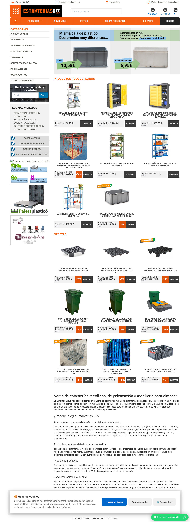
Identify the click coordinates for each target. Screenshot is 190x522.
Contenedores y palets (23, 63)
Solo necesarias (140, 501)
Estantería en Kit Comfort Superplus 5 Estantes (73, 114)
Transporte (17, 57)
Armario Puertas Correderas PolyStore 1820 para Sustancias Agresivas (160, 115)
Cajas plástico (18, 74)
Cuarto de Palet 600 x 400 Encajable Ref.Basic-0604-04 (73, 269)
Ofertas (83, 21)
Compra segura (32, 138)
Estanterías (17, 39)
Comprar (86, 124)
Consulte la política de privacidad (23, 100)
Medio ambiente (18, 68)
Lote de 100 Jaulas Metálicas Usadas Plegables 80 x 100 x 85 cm (73, 371)
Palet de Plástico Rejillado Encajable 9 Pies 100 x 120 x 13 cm (116, 270)
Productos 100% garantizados (32, 154)
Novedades (60, 21)
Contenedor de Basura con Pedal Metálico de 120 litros (116, 320)
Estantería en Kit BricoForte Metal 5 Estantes (160, 164)
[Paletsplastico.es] (29, 199)
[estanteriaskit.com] (36, 10)
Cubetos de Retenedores (28, 125)
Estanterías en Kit (24, 119)
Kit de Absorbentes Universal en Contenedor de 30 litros (160, 320)
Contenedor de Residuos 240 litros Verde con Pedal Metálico (73, 321)
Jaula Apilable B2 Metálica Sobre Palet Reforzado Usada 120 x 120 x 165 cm (73, 165)
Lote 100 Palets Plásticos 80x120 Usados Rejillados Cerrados (117, 371)
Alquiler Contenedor (22, 80)
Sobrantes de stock (115, 21)
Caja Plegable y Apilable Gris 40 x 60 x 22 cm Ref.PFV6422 (160, 370)
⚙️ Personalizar (164, 501)
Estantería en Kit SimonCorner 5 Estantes (73, 215)
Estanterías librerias (26, 112)
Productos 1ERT (19, 33)
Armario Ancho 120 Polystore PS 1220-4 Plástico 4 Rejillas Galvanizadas (117, 115)
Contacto (152, 13)
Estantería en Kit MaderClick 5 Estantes (116, 164)
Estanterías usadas (25, 129)
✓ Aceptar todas (114, 501)
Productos (33, 21)
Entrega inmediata (32, 149)
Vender (170, 21)
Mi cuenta (165, 13)
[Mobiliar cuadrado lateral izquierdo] (29, 230)
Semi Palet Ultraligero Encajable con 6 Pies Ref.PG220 (160, 269)
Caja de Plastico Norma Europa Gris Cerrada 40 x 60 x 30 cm (117, 215)
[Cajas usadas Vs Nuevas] (117, 51)
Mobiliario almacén (21, 51)
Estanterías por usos (22, 45)
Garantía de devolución (32, 143)
